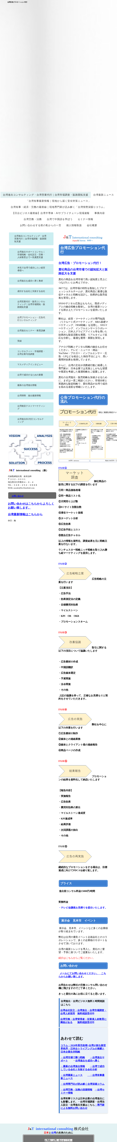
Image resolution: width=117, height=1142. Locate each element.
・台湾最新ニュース (72, 1075)
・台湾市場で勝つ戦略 (73, 1057)
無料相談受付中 (85, 1013)
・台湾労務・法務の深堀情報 (76, 1089)
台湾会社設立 (67, 1010)
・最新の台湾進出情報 (73, 1066)
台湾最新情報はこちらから (25, 514)
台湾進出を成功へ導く (87, 1060)
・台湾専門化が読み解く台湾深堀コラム (83, 1084)
